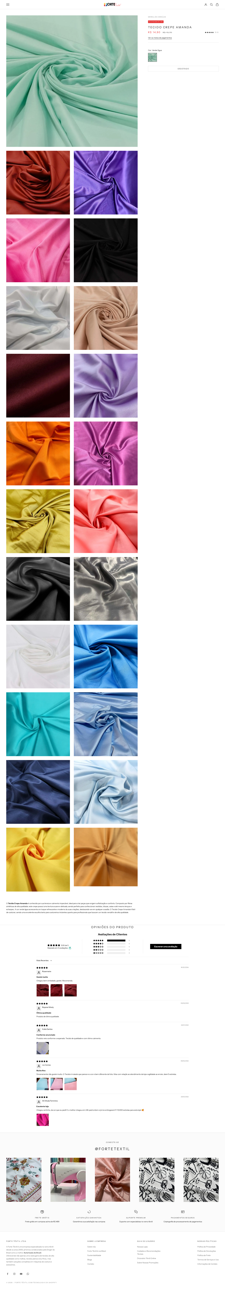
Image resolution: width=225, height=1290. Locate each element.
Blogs (89, 1259)
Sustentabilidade (94, 1255)
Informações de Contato (207, 1264)
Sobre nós (91, 1247)
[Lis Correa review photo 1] (42, 1084)
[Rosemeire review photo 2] (56, 990)
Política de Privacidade (206, 1247)
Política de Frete (204, 1255)
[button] (98, 940)
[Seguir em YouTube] (21, 1274)
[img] (42, 968)
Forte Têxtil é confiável (96, 1251)
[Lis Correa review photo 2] (56, 1084)
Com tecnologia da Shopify (42, 1282)
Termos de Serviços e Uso (208, 1259)
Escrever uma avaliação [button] (165, 946)
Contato (90, 1264)
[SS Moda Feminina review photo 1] (42, 1120)
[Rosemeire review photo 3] (70, 990)
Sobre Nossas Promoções (147, 1262)
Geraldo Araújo (157, 17)
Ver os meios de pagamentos (160, 38)
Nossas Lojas (142, 1247)
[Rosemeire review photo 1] (42, 990)
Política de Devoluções (206, 1251)
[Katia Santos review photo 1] (42, 1048)
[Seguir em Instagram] (14, 1274)
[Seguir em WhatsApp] (28, 1274)
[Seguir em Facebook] (7, 1274)
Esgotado (183, 69)
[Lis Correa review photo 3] (70, 1084)
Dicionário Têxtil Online (146, 1258)
